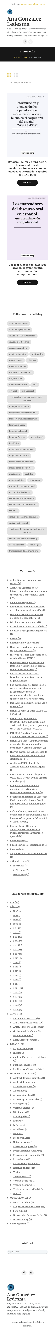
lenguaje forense (17, 437)
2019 (15, 984)
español (13, 391)
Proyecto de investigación (26, 1155)
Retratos (20, 870)
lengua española (17, 425)
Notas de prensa (21, 1142)
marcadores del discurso (21, 462)
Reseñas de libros (22, 1168)
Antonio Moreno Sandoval (27, 1027)
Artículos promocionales (26, 1099)
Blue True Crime (21, 1202)
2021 (15, 992)
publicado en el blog (23, 1065)
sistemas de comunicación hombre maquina (27, 531)
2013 (15, 967)
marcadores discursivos (21, 468)
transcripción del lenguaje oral (23, 551)
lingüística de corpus (19, 456)
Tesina (16, 1172)
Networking (19, 874)
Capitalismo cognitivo (21, 602)
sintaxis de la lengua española (23, 517)
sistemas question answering (23, 539)
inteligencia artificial (19, 407)
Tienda (25, 57)
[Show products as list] (17, 75)
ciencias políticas (17, 366)
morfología (14, 474)
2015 (15, 971)
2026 (16, 1009)
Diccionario (19, 1112)
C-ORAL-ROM (15, 360)
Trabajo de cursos (22, 1181)
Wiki (15, 1193)
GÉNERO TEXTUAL (20, 1073)
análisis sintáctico (17, 354)
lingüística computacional (21, 449)
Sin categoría (17, 840)
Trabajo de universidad (25, 1189)
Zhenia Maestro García (25, 1040)
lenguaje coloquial (18, 431)
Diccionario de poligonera (24, 622)
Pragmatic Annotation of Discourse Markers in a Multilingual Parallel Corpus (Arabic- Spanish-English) (28, 800)
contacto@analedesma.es (33, 4)
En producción (21, 1048)
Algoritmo (18, 1091)
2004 (16, 941)
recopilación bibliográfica (21, 498)
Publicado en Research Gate (27, 1069)
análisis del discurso (19, 342)
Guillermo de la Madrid (25, 1031)
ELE (35, 385)
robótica (13, 511)
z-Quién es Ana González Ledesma (28, 853)
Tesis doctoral (20, 1176)
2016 (15, 975)
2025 (15, 1005)
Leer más (26, 183)
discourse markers (18, 385)
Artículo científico (22, 1095)
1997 (15, 915)
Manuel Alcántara (22, 1035)
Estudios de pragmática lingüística (28, 631)
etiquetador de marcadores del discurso (27, 399)
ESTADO (14, 1044)
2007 (16, 954)
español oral (28, 391)
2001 (15, 932)
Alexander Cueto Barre (25, 1018)
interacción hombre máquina (23, 413)
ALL (12, 902)
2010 (15, 958)
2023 (16, 997)
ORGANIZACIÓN (19, 1198)
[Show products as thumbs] (9, 75)
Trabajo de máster (22, 1185)
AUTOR (14, 1014)
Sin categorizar (18, 1224)
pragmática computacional (22, 486)
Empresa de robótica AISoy (27, 1206)
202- (15, 988)
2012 (15, 962)
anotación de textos (18, 323)
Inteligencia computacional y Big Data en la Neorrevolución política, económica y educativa (28, 666)
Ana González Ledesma (25, 1023)
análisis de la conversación (22, 336)
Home (17, 57)
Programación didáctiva (26, 1151)
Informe (17, 1125)
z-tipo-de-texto (18, 861)
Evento (13, 638)
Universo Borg (20, 1219)
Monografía (19, 1138)
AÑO (12, 906)
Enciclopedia (20, 1116)
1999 (15, 924)
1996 (15, 911)
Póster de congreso (23, 1146)
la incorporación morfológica (23, 419)
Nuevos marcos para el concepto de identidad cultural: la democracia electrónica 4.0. (28, 755)
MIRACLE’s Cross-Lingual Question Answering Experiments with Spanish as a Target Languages (29, 744)
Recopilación (20, 1159)
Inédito (17, 1053)
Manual (17, 1133)
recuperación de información (23, 505)
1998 (15, 919)
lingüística (14, 443)
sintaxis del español (18, 523)
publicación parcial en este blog (29, 1057)
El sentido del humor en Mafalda (27, 626)
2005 (16, 945)
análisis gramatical (18, 348)
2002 (16, 937)
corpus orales (15, 379)
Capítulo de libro (21, 1108)
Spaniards (15, 849)
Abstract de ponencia (24, 1082)
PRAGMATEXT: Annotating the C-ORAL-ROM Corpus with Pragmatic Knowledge (28, 777)
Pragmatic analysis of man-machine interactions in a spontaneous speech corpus (24, 789)
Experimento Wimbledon (23, 643)
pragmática (34, 480)
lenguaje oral (37, 437)
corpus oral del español (20, 373)
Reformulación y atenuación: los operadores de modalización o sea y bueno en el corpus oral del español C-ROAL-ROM (27, 168)
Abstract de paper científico (27, 1078)
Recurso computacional (25, 1163)
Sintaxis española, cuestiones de (27, 845)
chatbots (32, 360)
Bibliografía (19, 1103)
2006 (16, 949)
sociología (34, 545)
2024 (15, 1001)
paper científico (16, 480)
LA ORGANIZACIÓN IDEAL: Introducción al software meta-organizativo (26, 677)
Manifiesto (18, 1129)
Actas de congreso (22, 1086)
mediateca (18, 866)
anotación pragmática (19, 330)
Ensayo (17, 1121)
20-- (15, 928)
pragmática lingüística (19, 492)
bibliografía (37, 354)
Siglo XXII (18, 1211)
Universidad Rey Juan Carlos (28, 1215)
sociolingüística (16, 545)
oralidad (29, 474)
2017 (15, 979)
